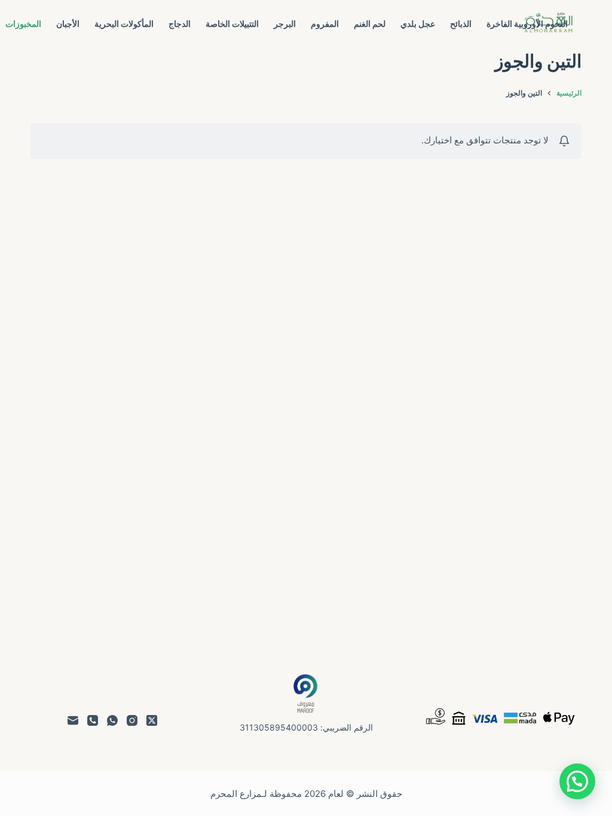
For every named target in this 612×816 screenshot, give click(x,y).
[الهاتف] (92, 720)
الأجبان (67, 24)
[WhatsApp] (112, 720)
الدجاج (180, 24)
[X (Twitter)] (151, 720)
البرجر (285, 24)
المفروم (325, 24)
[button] (577, 781)
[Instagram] (132, 720)
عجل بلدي (417, 24)
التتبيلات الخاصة (232, 24)
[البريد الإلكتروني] (73, 720)
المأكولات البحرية (124, 24)
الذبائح (461, 24)
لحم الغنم (369, 24)
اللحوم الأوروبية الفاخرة (527, 24)
